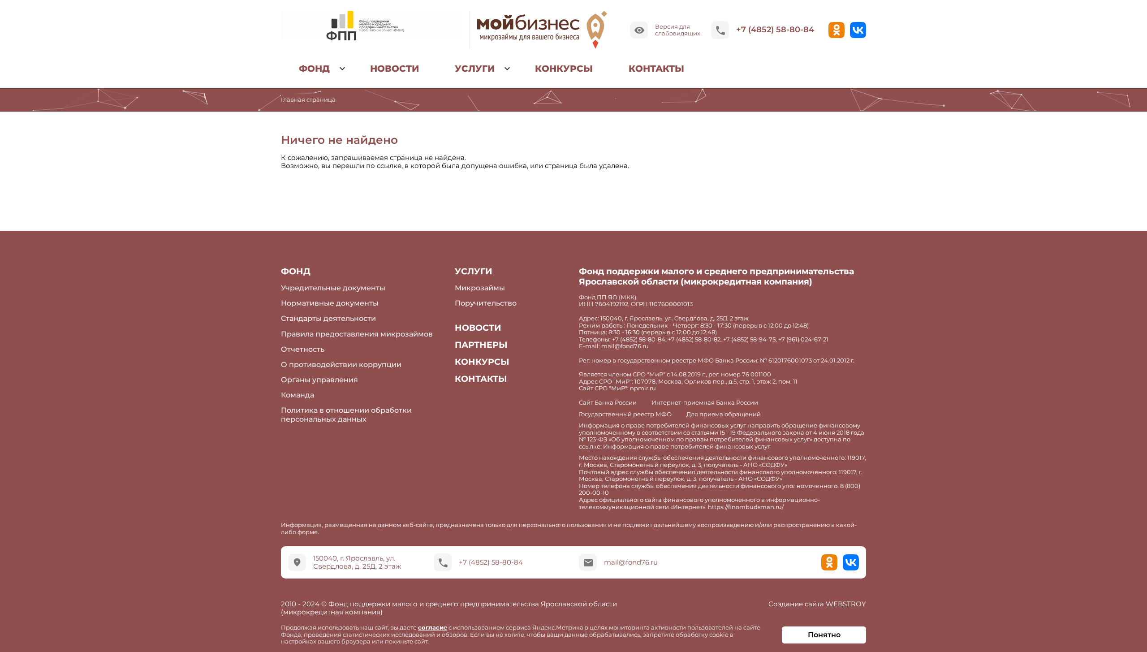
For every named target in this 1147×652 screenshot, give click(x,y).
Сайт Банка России (608, 402)
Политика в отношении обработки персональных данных (346, 414)
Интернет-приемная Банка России (704, 402)
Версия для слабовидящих (677, 29)
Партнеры (481, 345)
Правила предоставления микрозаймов (357, 334)
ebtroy (817, 604)
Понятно (824, 634)
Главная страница (308, 99)
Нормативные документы (330, 303)
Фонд (314, 68)
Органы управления (319, 380)
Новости (394, 68)
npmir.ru (643, 388)
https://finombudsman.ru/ (746, 507)
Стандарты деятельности (328, 318)
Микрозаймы (480, 288)
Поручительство (486, 303)
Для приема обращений (723, 414)
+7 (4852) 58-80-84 (775, 30)
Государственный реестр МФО (625, 414)
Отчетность (302, 349)
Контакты (656, 68)
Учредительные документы (333, 288)
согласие (432, 627)
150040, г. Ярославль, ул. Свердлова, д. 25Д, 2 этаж (357, 562)
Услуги (475, 68)
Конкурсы (564, 68)
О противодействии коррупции (341, 364)
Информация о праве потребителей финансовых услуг (686, 446)
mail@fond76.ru (631, 562)
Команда (297, 395)
